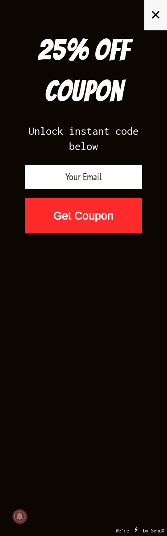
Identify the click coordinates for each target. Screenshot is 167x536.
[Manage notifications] (19, 516)
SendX (157, 530)
